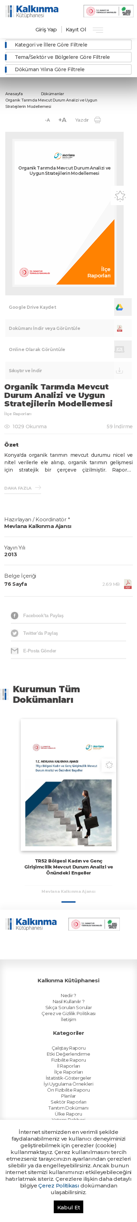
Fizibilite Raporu (68, 1060)
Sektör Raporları (68, 1102)
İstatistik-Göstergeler (68, 1078)
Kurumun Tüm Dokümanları (46, 694)
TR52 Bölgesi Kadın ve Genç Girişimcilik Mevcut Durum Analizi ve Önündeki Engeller (68, 867)
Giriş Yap (46, 29)
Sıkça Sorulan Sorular (68, 1007)
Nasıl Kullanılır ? (69, 1001)
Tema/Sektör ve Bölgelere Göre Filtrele (62, 57)
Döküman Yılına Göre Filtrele (50, 69)
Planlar (68, 1096)
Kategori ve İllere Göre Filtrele (51, 45)
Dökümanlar (52, 93)
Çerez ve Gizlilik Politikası (68, 1013)
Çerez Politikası (58, 1185)
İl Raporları (68, 1066)
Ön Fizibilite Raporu (68, 1090)
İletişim (68, 1019)
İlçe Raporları (68, 1072)
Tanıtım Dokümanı (68, 1108)
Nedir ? (68, 995)
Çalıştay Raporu (69, 1048)
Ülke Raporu (68, 1114)
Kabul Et (68, 1207)
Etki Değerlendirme (68, 1054)
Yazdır (82, 120)
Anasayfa (14, 93)
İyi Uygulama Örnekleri (68, 1084)
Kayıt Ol (76, 29)
